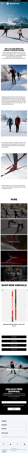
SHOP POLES (14, 349)
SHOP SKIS (14, 336)
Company (4, 421)
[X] (17, 444)
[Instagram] (3, 444)
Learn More (14, 398)
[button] (2, 4)
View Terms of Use (20, 449)
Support (4, 428)
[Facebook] (24, 444)
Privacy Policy (20, 405)
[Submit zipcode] (24, 435)
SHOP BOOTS (14, 341)
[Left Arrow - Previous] (1, 0)
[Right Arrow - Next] (27, 0)
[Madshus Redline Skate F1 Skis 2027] (14, 306)
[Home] (13, 3)
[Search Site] (25, 4)
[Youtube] (10, 444)
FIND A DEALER (14, 345)
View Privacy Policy (12, 449)
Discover (4, 425)
